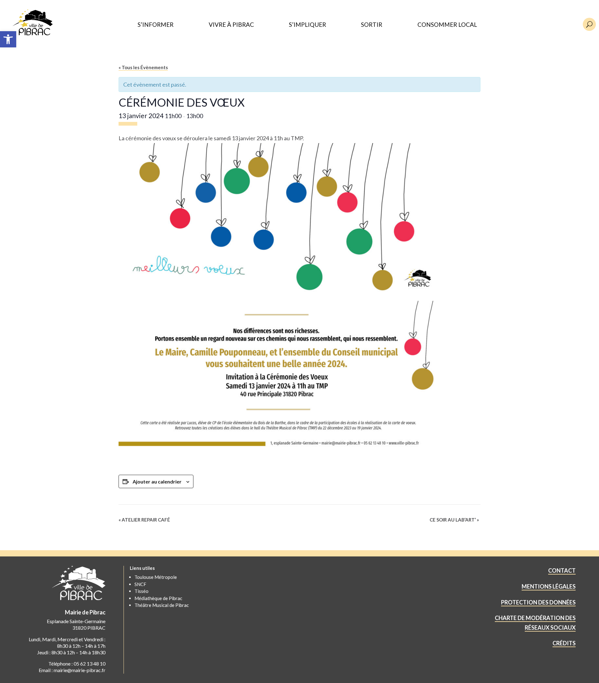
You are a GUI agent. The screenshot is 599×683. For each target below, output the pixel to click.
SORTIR (371, 25)
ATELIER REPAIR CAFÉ (144, 519)
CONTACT (562, 570)
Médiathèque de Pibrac (158, 598)
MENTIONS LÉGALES (549, 586)
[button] (8, 39)
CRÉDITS (564, 643)
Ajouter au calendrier (157, 481)
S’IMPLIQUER (307, 25)
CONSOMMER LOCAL (447, 25)
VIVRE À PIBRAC (231, 25)
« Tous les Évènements (143, 67)
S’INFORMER (155, 25)
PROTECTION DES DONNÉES (538, 602)
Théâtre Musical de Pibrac (161, 605)
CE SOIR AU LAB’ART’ (454, 519)
